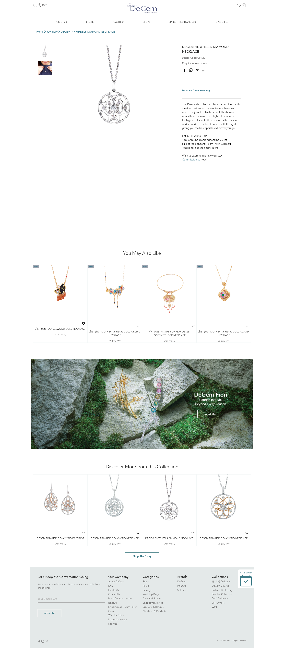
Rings (146, 582)
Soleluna (181, 590)
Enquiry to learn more (194, 63)
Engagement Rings (153, 603)
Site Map (113, 624)
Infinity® (181, 586)
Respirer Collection (222, 594)
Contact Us (114, 594)
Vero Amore (218, 603)
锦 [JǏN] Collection (221, 582)
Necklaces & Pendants (154, 611)
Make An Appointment (195, 91)
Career (111, 611)
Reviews (112, 603)
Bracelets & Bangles (153, 607)
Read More (211, 414)
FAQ (110, 586)
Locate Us (113, 590)
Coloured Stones (152, 598)
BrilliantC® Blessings (222, 590)
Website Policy (116, 615)
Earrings (147, 590)
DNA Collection (220, 598)
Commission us (191, 160)
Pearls (146, 586)
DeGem (181, 582)
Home (40, 31)
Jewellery (52, 31)
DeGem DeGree (220, 586)
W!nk (214, 607)
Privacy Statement (117, 620)
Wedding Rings (151, 594)
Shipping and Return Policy (122, 607)
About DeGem (116, 582)
